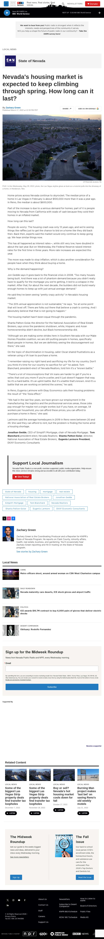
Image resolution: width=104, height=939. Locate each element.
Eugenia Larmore (41, 508)
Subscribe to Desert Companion (68, 905)
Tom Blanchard (37, 503)
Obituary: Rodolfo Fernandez (35, 629)
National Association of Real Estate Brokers (27, 497)
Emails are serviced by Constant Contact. (18, 680)
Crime (23, 570)
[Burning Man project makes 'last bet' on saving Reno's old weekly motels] (88, 775)
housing (32, 491)
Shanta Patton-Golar (15, 508)
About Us (42, 899)
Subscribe (52, 686)
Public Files (85, 912)
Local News (9, 49)
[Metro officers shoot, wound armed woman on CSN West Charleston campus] (11, 574)
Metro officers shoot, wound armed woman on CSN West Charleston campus (60, 573)
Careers (41, 916)
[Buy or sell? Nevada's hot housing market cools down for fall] (64, 775)
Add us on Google (87, 109)
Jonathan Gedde (64, 497)
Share (65, 109)
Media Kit (84, 917)
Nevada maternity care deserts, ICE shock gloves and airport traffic (55, 592)
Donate (94, 4)
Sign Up (16, 877)
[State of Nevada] (10, 61)
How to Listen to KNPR (87, 900)
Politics (24, 607)
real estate (64, 491)
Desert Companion (29, 626)
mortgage (48, 491)
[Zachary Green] (8, 533)
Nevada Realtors (59, 503)
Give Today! (23, 477)
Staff (40, 911)
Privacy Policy (10, 916)
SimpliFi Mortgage (14, 503)
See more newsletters (19, 857)
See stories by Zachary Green (32, 551)
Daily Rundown (27, 588)
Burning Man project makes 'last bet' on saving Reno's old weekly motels (86, 795)
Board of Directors (88, 906)
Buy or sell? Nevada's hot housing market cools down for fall (63, 794)
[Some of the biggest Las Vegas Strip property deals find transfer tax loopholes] (16, 775)
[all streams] (100, 13)
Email (8, 663)
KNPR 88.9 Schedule (68, 912)
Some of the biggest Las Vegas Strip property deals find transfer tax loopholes (15, 795)
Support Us (43, 922)
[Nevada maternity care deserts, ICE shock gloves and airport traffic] (11, 593)
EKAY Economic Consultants (70, 508)
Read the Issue (84, 877)
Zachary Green (13, 107)
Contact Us (43, 905)
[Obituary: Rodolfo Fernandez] (11, 630)
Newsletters (75, 3)
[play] (7, 12)
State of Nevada (31, 61)
